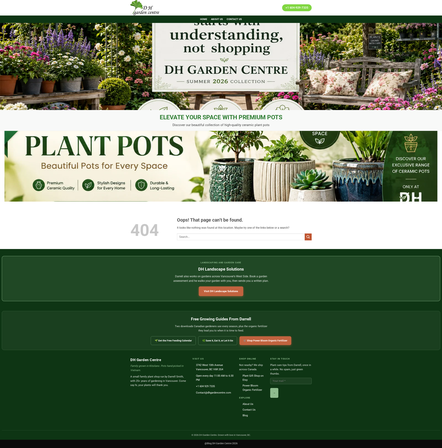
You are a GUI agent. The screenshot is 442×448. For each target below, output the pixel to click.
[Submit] (308, 236)
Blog (245, 415)
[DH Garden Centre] (147, 8)
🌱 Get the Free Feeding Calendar (173, 340)
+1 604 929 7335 (205, 386)
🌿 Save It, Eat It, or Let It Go (217, 340)
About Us (217, 19)
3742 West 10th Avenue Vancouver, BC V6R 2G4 (209, 367)
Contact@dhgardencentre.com (213, 392)
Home (203, 19)
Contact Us (234, 19)
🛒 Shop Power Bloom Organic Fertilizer (265, 340)
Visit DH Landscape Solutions (221, 291)
